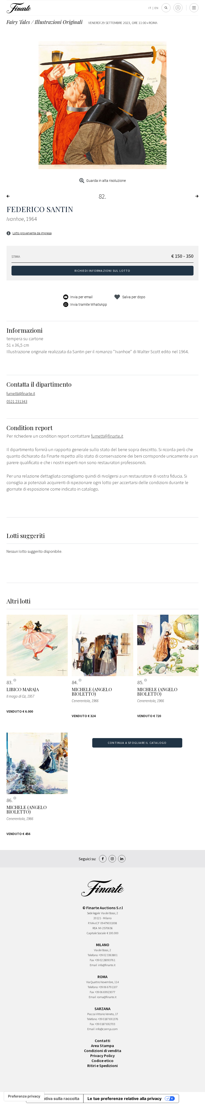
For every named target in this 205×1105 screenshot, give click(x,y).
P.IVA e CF (94, 923)
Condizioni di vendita (102, 1050)
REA (94, 928)
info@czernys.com (107, 1029)
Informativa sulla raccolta (54, 1098)
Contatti (102, 1040)
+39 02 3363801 (108, 955)
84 (74, 682)
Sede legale (93, 913)
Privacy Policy (102, 1055)
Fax (92, 960)
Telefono (93, 955)
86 (9, 800)
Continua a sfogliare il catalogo (137, 743)
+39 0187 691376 (108, 1019)
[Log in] (178, 7)
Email (93, 965)
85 (139, 682)
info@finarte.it (107, 965)
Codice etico (103, 1060)
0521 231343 (16, 401)
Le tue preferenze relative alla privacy (125, 1098)
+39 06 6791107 (108, 987)
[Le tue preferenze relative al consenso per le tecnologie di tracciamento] (24, 1096)
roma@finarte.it (106, 997)
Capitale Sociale (96, 933)
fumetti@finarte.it (20, 393)
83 (9, 682)
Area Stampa (102, 1045)
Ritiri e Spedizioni (102, 1065)
